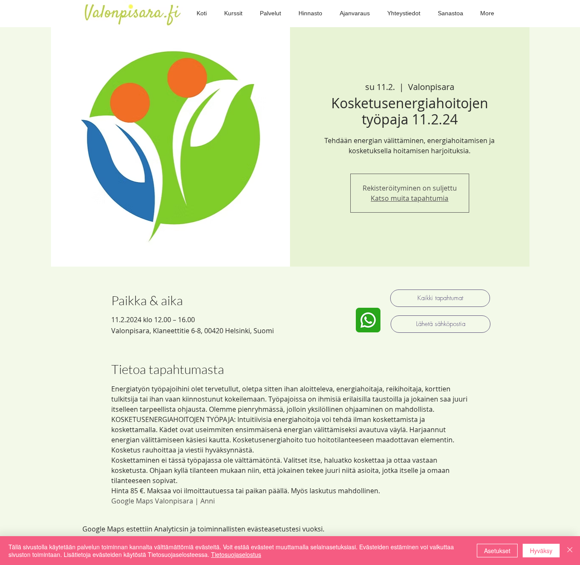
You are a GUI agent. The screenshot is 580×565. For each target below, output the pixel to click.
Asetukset (497, 550)
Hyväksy (541, 550)
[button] (233, 13)
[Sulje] (570, 550)
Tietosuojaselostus (236, 554)
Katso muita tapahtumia (409, 198)
